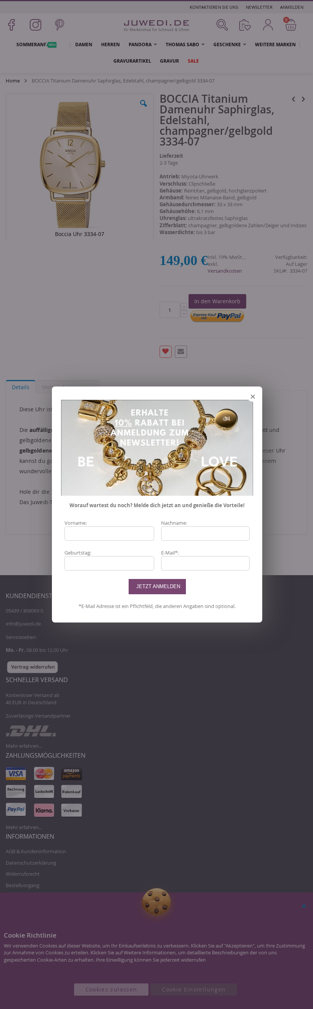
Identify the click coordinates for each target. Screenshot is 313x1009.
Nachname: (174, 522)
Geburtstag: (78, 552)
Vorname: (76, 522)
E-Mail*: (170, 552)
